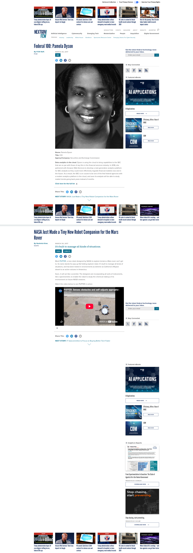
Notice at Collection (109, 2)
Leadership (69, 37)
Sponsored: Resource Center (102, 37)
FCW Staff (40, 51)
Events (118, 30)
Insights (143, 30)
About (135, 30)
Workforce (88, 37)
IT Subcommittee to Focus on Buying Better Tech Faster (88, 341)
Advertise (152, 30)
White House (79, 37)
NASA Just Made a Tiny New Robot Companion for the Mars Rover (92, 196)
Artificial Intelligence (59, 33)
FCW (35, 54)
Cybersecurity (77, 33)
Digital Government (151, 33)
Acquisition (134, 33)
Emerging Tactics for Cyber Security (124, 37)
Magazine (126, 30)
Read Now (140, 113)
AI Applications (130, 108)
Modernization (109, 33)
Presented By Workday (134, 481)
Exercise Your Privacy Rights (151, 2)
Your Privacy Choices (126, 2)
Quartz (36, 245)
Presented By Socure (133, 521)
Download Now (140, 484)
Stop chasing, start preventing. (135, 517)
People (122, 33)
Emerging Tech (93, 33)
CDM (144, 135)
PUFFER (63, 261)
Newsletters (108, 30)
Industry (61, 37)
